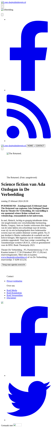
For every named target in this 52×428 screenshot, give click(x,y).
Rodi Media (12, 290)
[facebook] (29, 90)
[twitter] (29, 420)
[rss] (29, 141)
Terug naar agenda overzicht (13, 265)
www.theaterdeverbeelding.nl (14, 257)
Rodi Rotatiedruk (14, 293)
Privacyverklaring (14, 281)
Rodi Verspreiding (15, 295)
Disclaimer (11, 298)
